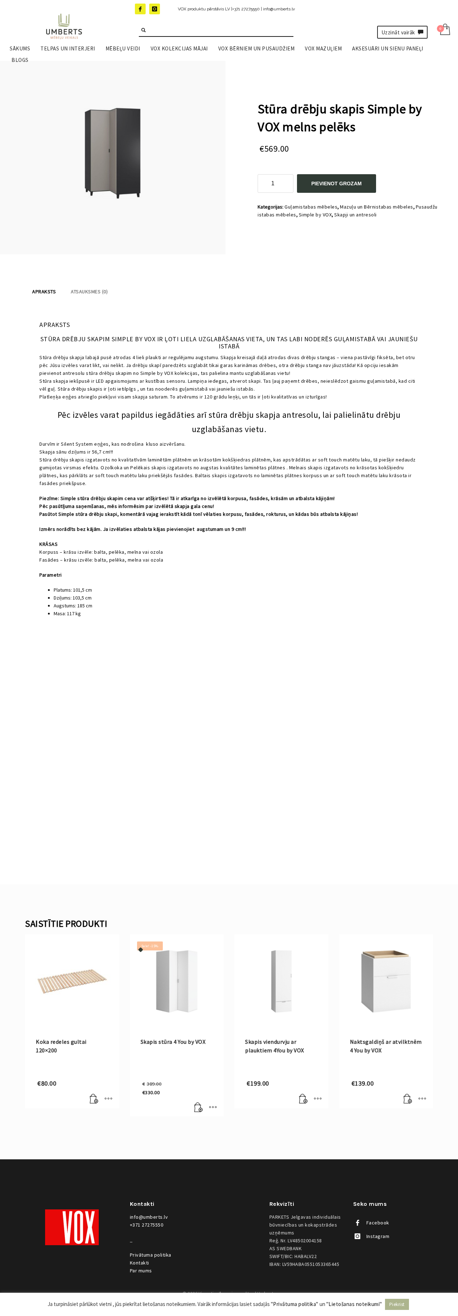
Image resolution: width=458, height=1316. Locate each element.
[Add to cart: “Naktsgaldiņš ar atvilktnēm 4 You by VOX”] (408, 1099)
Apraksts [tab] (44, 291)
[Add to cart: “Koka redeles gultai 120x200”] (94, 1099)
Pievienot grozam (336, 183)
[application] (229, 727)
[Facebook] (140, 9)
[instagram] (154, 9)
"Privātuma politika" (294, 1304)
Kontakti (139, 1262)
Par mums (141, 1270)
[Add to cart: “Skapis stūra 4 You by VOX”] (198, 1107)
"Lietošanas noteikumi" (354, 1304)
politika (150, 1255)
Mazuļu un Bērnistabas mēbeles (376, 207)
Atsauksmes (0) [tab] (89, 291)
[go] (143, 30)
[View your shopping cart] (445, 30)
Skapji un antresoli (355, 214)
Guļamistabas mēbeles (310, 207)
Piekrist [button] (397, 1304)
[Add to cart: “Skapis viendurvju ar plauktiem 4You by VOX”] (303, 1099)
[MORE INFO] (108, 1099)
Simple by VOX (315, 214)
